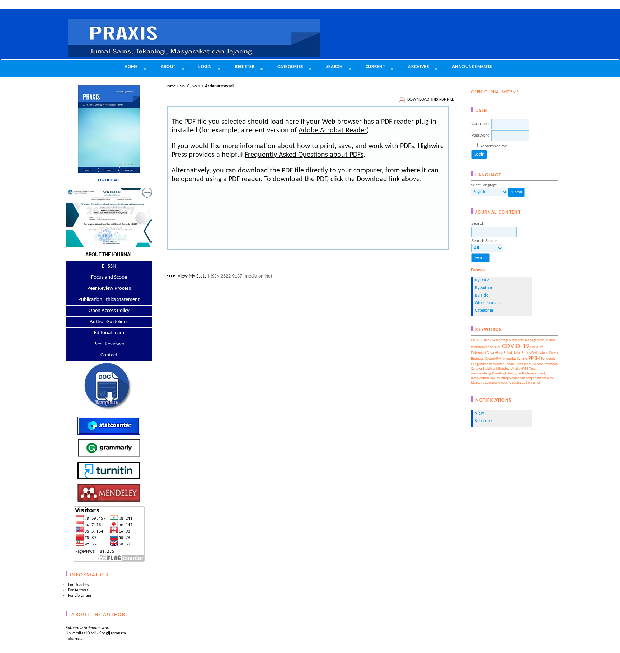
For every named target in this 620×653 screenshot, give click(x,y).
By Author (483, 288)
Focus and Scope (109, 277)
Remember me (493, 146)
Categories (484, 310)
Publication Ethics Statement (109, 299)
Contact (108, 355)
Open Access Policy (109, 310)
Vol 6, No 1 (190, 86)
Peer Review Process (109, 288)
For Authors (78, 590)
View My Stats (192, 276)
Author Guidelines (109, 322)
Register (244, 67)
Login (205, 67)
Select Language (484, 185)
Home (131, 67)
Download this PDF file (430, 100)
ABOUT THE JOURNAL (108, 255)
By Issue (482, 280)
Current (375, 67)
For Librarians (80, 595)
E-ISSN (109, 266)
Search (334, 67)
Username (480, 124)
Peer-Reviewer (109, 344)
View (479, 413)
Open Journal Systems (494, 92)
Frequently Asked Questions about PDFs (304, 154)
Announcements (472, 67)
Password (480, 135)
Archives (418, 67)
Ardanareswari (219, 86)
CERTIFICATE (109, 180)
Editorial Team (109, 333)
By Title (481, 295)
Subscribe (483, 421)
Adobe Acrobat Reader (333, 130)
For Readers (78, 585)
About (168, 67)
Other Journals (488, 303)
